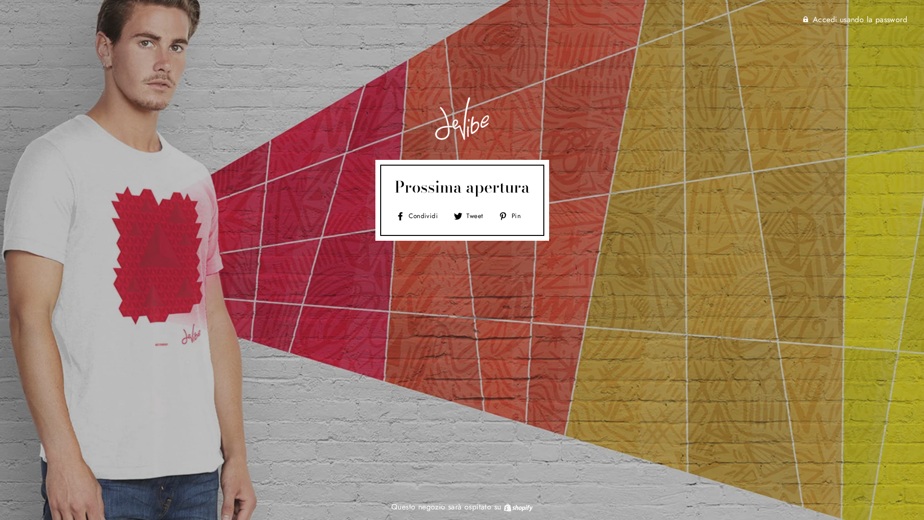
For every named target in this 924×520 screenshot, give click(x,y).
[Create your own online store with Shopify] (518, 506)
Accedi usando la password (860, 19)
